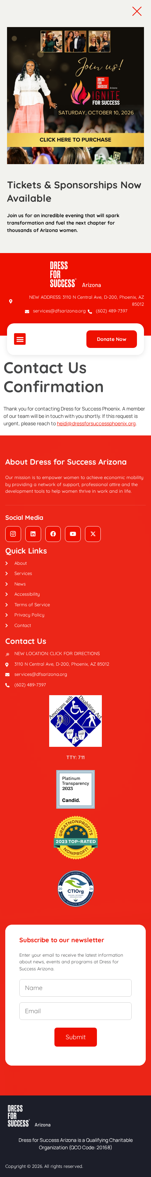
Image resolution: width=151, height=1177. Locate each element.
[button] (20, 339)
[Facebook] (53, 534)
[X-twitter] (93, 534)
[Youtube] (73, 534)
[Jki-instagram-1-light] (13, 534)
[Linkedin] (33, 534)
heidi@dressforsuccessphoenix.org (96, 423)
